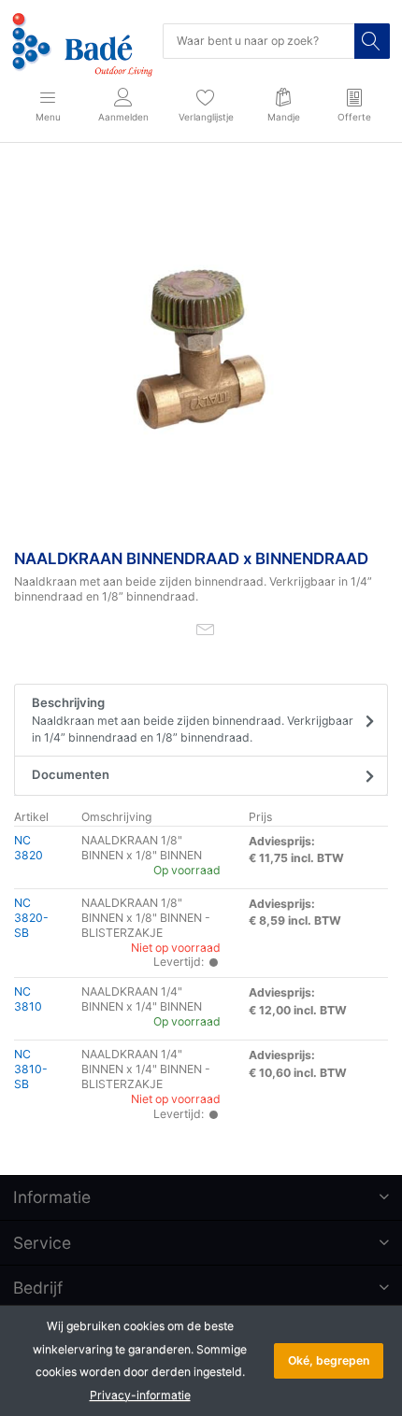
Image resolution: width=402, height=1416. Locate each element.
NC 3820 (28, 847)
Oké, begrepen (328, 1360)
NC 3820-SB (31, 918)
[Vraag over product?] (205, 628)
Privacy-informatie (140, 1395)
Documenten (70, 774)
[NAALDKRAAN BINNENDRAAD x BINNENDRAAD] (201, 349)
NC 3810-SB (31, 1069)
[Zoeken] (372, 41)
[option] (201, 349)
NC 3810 (28, 998)
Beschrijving (192, 719)
